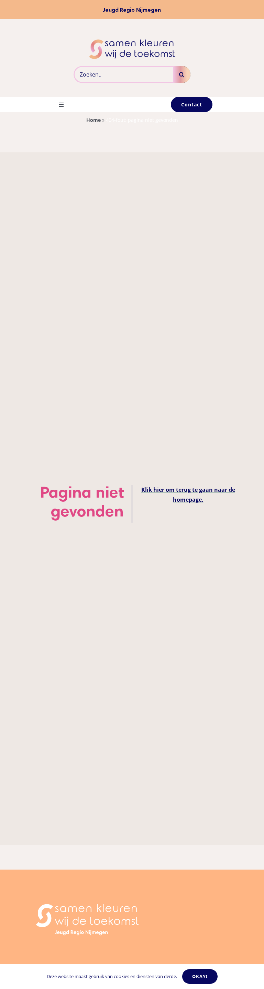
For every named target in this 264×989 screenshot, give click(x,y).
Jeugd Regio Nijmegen (132, 10)
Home (93, 120)
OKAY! (200, 976)
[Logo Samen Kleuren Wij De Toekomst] (132, 42)
